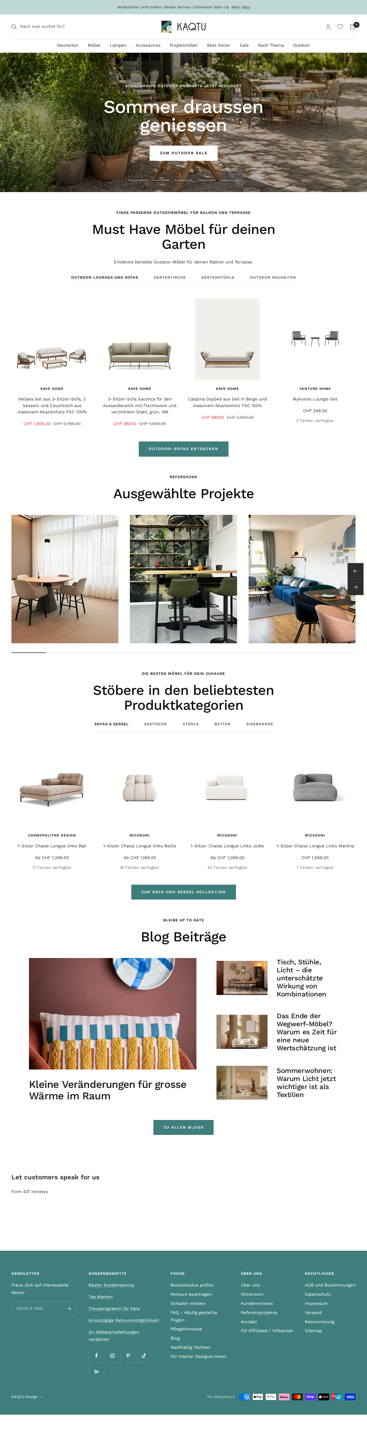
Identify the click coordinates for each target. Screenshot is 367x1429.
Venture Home (315, 389)
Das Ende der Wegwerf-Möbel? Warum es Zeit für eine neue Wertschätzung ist (306, 1032)
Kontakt (249, 1321)
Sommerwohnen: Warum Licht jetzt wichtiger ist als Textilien (306, 1083)
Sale (244, 45)
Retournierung (319, 1321)
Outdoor (301, 45)
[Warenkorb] (353, 26)
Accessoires (148, 45)
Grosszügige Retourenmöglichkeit (124, 1320)
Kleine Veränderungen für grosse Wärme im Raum (107, 1090)
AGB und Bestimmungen (330, 1285)
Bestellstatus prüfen (192, 1285)
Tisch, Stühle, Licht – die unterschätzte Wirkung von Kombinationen (301, 978)
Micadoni (140, 835)
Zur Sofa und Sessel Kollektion (183, 892)
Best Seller (219, 45)
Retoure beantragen (191, 1294)
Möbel (94, 45)
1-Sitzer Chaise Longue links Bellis (139, 846)
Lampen (118, 45)
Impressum (316, 1303)
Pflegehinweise (186, 1329)
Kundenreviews (257, 1303)
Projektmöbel (184, 45)
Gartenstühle (218, 277)
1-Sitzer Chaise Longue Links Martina (315, 846)
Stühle (191, 724)
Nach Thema (271, 45)
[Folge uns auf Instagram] (112, 1355)
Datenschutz (318, 1294)
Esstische (155, 724)
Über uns (250, 1285)
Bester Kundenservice (111, 1285)
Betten (222, 724)
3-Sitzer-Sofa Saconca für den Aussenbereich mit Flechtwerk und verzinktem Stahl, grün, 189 (139, 405)
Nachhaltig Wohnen (190, 1347)
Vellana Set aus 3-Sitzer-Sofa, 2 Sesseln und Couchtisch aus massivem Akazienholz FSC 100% (52, 405)
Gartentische (170, 277)
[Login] (328, 26)
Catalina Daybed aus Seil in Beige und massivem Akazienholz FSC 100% (227, 402)
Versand (313, 1312)
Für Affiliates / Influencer (267, 1330)
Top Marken (101, 1296)
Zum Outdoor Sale (184, 153)
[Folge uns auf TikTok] (144, 1355)
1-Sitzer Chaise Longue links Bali (51, 846)
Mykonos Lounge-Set (315, 399)
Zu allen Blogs (183, 1127)
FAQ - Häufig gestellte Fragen (194, 1316)
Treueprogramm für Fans (114, 1308)
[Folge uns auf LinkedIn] (96, 1371)
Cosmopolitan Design (52, 835)
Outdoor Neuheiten (273, 277)
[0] (340, 26)
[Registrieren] (69, 1309)
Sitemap (313, 1330)
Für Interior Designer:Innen (198, 1356)
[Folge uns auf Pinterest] (128, 1355)
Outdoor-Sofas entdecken (183, 449)
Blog (175, 1338)
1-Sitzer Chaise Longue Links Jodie (227, 846)
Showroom (252, 1294)
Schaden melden (188, 1303)
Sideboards (259, 724)
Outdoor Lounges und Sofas (104, 277)
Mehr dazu (240, 7)
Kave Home (52, 389)
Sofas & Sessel (111, 724)
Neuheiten (68, 45)
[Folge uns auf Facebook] (96, 1355)
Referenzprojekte (259, 1312)
